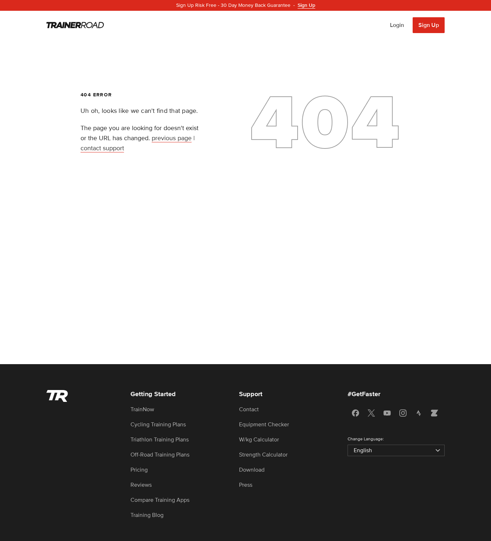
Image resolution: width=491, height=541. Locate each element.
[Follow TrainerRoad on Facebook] (355, 413)
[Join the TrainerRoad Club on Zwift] (434, 413)
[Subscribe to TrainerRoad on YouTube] (387, 413)
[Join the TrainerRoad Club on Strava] (419, 413)
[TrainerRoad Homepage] (75, 25)
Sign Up (428, 25)
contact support (102, 148)
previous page (172, 138)
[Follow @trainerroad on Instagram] (403, 413)
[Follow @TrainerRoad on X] (371, 413)
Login (397, 25)
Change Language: (366, 439)
